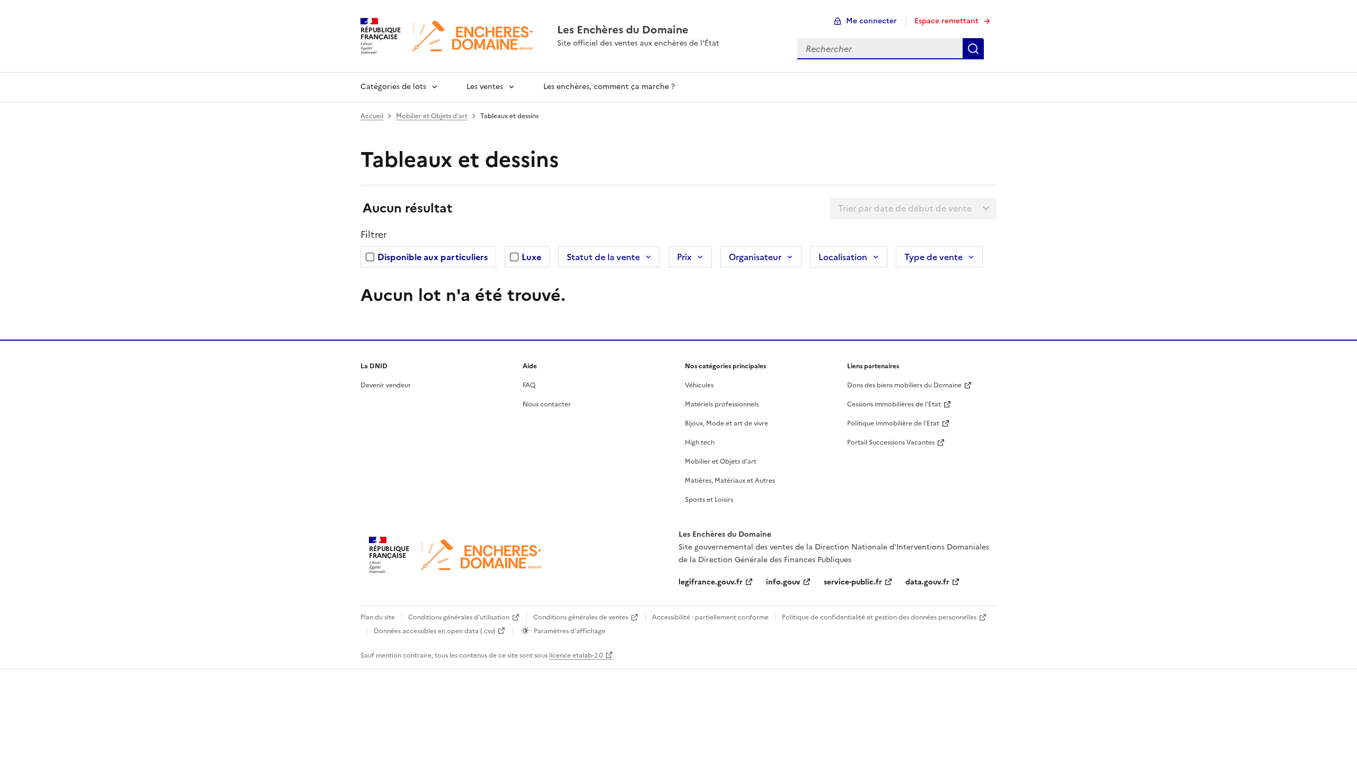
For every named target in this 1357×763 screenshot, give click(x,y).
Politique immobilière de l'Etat (893, 423)
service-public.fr (853, 582)
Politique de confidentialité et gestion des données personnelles (879, 617)
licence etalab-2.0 (576, 655)
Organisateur (755, 257)
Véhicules (699, 385)
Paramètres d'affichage (569, 631)
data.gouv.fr (927, 582)
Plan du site (377, 617)
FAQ (529, 385)
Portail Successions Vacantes (891, 442)
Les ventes (484, 86)
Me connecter (871, 20)
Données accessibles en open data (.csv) (434, 631)
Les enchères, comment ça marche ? (609, 86)
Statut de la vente (603, 257)
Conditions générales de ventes (580, 617)
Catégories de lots (393, 86)
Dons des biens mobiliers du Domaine (904, 385)
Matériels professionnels (722, 404)
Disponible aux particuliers (432, 257)
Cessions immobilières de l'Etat (894, 404)
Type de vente (933, 257)
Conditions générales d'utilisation (458, 617)
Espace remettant (946, 20)
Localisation (842, 257)
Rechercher (973, 48)
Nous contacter (547, 404)
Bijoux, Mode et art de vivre (726, 423)
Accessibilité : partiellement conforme (710, 617)
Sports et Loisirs (709, 499)
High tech (700, 442)
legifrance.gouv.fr (710, 582)
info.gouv (783, 582)
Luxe (531, 257)
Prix (684, 257)
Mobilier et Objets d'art (432, 116)
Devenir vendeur (385, 385)
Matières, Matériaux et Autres (730, 480)
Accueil (371, 116)
